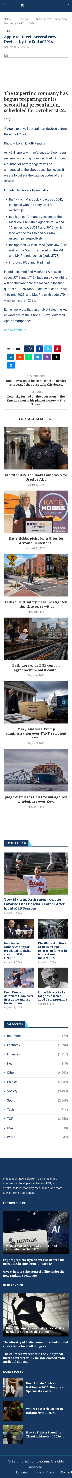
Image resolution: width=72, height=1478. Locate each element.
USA (37, 1128)
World (37, 1137)
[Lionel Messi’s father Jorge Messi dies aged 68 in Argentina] (53, 977)
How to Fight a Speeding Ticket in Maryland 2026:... (45, 1434)
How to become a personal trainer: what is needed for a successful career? (35, 1330)
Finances (37, 1054)
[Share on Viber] (47, 357)
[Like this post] (30, 348)
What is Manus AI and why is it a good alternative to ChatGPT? (31, 1247)
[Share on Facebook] (39, 348)
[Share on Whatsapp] (28, 357)
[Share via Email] (11, 365)
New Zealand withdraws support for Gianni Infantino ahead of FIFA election (17, 951)
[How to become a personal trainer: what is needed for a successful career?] (36, 1314)
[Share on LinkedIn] (10, 357)
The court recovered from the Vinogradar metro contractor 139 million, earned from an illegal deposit (34, 1358)
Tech (37, 1109)
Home (7, 18)
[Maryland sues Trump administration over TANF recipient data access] (36, 702)
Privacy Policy (44, 1472)
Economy (37, 1045)
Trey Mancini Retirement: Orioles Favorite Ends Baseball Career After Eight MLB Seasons (34, 903)
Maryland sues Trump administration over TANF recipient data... (36, 733)
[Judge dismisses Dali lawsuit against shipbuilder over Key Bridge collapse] (36, 770)
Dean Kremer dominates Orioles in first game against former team (18, 998)
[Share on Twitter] (48, 348)
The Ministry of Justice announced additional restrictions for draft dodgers (35, 1344)
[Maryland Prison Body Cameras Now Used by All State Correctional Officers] (36, 448)
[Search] (68, 5)
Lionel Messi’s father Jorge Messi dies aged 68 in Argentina (52, 996)
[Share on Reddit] (20, 357)
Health (37, 1063)
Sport (37, 1100)
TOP (37, 1119)
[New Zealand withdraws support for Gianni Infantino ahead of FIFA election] (19, 929)
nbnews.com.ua (15, 330)
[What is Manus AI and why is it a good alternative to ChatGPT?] (36, 1232)
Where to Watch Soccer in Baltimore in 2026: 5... (44, 1411)
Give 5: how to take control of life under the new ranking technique (34, 1273)
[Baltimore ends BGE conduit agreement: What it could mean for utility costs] (36, 639)
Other (37, 1073)
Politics (23, 18)
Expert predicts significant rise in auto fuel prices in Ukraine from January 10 (34, 1262)
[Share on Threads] (56, 357)
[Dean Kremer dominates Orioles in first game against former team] (19, 977)
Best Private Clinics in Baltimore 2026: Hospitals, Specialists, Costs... (45, 1387)
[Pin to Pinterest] (57, 348)
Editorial (22, 1472)
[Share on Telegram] (38, 357)
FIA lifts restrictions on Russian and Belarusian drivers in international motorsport (52, 951)
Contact (66, 1472)
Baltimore (37, 1036)
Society (37, 1091)
